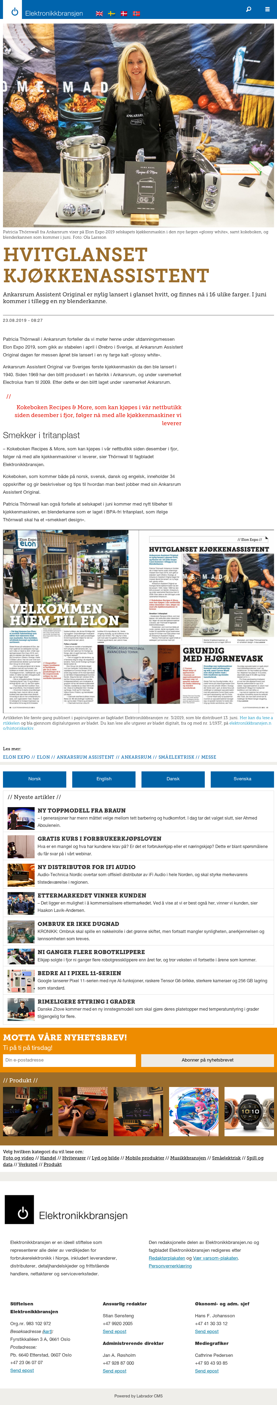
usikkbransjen (190, 1158)
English (104, 779)
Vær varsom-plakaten (215, 1258)
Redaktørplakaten (167, 1258)
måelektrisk (228, 1158)
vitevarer (76, 1158)
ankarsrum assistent (85, 757)
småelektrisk (176, 757)
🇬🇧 (99, 14)
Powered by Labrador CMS (138, 1397)
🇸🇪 (112, 14)
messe (208, 757)
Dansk (173, 779)
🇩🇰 (124, 14)
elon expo (16, 757)
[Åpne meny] (267, 9)
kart (47, 1332)
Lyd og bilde (105, 1158)
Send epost (22, 1371)
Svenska (242, 779)
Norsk (34, 779)
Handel (48, 1158)
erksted (29, 1164)
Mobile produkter (144, 1158)
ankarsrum (136, 757)
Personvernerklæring (170, 1266)
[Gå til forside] (41, 9)
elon (43, 757)
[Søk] (248, 9)
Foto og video (18, 1158)
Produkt (53, 1164)
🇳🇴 (137, 14)
